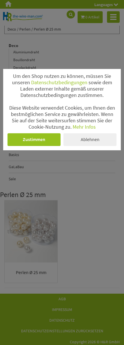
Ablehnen (90, 139)
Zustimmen (34, 139)
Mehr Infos (84, 127)
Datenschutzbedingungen (59, 82)
